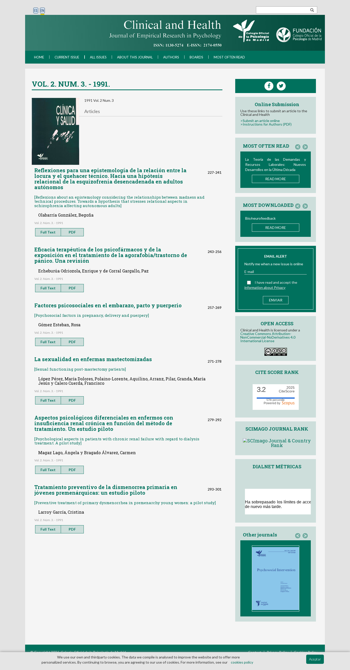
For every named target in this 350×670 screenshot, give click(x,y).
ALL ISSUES (98, 57)
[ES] (36, 11)
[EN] (42, 11)
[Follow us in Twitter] (281, 86)
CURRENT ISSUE (67, 57)
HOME (39, 57)
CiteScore (287, 389)
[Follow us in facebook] (268, 86)
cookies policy (242, 662)
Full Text (48, 232)
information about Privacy (264, 287)
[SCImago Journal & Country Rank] (277, 442)
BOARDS (196, 57)
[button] (298, 147)
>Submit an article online (260, 120)
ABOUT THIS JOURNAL (135, 57)
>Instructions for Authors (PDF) (266, 124)
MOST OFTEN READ (229, 57)
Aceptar (315, 659)
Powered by (273, 403)
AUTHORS (171, 57)
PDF (72, 232)
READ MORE (275, 179)
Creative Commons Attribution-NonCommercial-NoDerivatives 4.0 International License (267, 337)
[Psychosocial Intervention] (275, 578)
